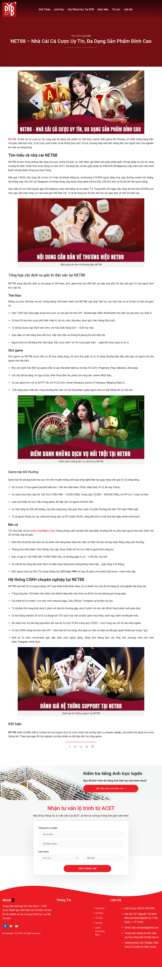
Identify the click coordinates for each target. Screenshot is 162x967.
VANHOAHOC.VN (134, 942)
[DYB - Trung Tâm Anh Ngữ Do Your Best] (18, 9)
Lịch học (99, 913)
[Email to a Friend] (81, 747)
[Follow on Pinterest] (11, 926)
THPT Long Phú (12, 947)
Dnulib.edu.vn (151, 937)
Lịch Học (59, 9)
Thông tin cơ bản (47, 828)
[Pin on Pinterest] (86, 747)
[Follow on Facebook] (5, 926)
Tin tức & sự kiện (81, 36)
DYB (21, 933)
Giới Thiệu (44, 9)
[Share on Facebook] (69, 747)
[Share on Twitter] (75, 747)
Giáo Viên (102, 9)
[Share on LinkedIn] (92, 747)
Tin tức (116, 9)
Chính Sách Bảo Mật (100, 931)
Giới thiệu (99, 908)
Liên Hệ (128, 9)
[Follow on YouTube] (16, 926)
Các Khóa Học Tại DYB (81, 9)
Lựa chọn (43, 851)
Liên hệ (98, 923)
